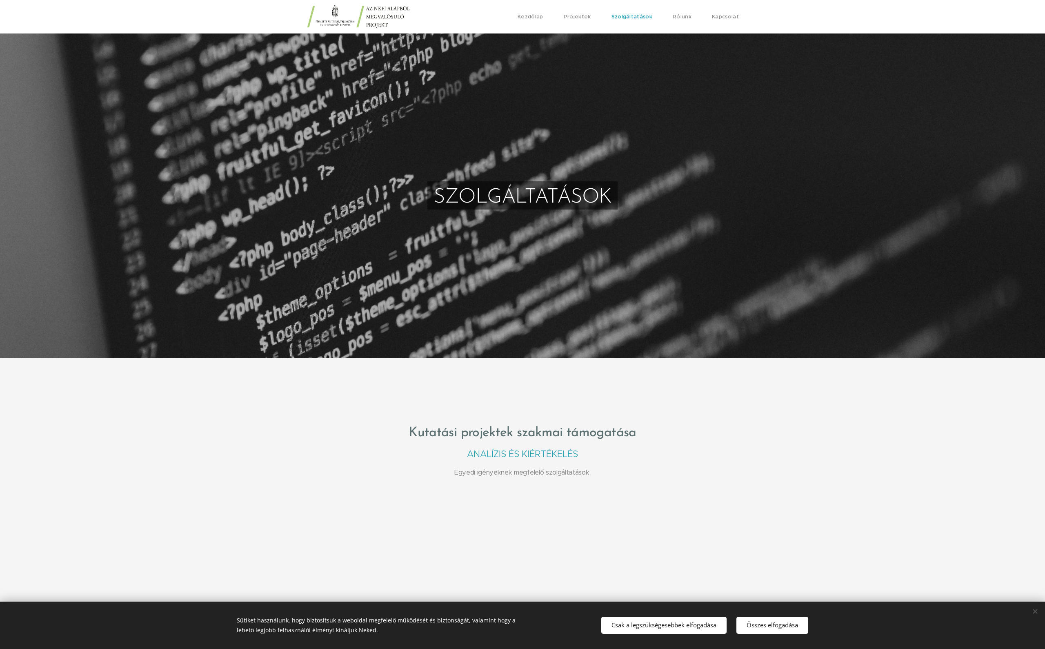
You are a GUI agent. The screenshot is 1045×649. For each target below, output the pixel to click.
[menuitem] (535, 17)
